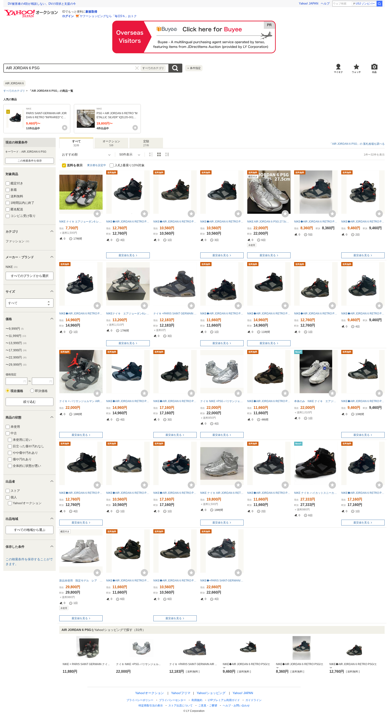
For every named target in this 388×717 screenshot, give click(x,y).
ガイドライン (253, 700)
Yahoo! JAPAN (308, 3)
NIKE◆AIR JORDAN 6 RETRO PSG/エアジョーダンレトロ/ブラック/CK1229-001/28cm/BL (128, 492)
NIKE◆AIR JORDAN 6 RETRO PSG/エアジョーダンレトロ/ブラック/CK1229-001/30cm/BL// (222, 221)
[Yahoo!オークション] (31, 11)
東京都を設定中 (96, 165)
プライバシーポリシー (139, 700)
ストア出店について (180, 705)
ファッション (17, 241)
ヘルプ (325, 3)
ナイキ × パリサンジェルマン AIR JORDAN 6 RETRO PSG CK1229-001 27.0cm (81, 401)
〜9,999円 (15, 328)
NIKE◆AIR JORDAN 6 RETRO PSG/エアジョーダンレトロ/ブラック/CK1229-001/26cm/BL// (175, 492)
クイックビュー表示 (167, 154)
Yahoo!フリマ (180, 693)
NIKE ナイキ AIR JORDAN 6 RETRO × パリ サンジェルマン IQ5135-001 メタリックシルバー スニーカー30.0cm (222, 492)
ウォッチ (356, 72)
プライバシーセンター (172, 700)
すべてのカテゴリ (14, 90)
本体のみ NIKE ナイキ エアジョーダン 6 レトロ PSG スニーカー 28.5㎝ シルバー (315, 401)
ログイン (68, 16)
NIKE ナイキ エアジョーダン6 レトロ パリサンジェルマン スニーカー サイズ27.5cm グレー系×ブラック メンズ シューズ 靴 (81, 221)
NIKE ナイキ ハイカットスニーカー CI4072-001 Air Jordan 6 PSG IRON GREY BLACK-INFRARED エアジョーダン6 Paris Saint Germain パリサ (315, 492)
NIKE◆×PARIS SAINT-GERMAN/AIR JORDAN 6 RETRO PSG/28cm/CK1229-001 (222, 580)
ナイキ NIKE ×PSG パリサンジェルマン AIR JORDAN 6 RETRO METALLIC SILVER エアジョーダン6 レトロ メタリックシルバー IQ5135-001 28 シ (222, 401)
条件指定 (194, 68)
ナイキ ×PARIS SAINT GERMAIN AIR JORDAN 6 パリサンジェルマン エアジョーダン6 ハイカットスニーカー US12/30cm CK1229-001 (175, 313)
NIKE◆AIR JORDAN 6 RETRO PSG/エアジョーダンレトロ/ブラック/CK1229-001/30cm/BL (128, 401)
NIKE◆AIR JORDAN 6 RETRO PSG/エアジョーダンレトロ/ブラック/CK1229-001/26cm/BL (269, 313)
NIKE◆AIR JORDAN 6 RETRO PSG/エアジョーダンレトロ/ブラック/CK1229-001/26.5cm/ (128, 580)
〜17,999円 (16, 350)
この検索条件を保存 (30, 160)
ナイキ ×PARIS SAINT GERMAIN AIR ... (193, 664)
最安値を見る (127, 255)
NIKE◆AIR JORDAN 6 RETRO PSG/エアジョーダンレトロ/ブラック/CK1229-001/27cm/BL (175, 221)
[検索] (379, 4)
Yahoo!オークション (149, 693)
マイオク (338, 72)
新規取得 (91, 11)
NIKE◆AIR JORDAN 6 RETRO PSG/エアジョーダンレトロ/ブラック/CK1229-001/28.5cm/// (128, 221)
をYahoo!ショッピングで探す (104, 630)
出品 (374, 72)
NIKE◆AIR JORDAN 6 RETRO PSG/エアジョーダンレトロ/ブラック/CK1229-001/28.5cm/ (363, 313)
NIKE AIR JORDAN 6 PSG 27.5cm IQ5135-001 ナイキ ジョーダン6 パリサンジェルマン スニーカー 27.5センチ (269, 221)
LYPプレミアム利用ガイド (224, 700)
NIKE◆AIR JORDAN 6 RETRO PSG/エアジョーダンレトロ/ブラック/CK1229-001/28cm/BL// (222, 313)
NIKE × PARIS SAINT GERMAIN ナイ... (86, 664)
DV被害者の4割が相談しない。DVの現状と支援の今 (42, 3)
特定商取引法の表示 (151, 705)
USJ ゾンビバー (365, 3)
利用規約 (197, 700)
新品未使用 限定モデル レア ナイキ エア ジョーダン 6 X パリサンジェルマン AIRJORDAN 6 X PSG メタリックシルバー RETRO (81, 580)
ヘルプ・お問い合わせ (236, 705)
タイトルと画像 (151, 154)
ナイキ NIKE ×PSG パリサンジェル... (138, 664)
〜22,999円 (16, 357)
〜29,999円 (16, 364)
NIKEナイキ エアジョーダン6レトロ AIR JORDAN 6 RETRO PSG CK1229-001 (128, 313)
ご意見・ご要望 (207, 705)
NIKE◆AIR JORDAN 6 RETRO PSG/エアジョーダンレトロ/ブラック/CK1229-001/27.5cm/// (363, 401)
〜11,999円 (16, 336)
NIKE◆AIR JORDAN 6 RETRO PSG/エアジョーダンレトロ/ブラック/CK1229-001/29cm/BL (315, 221)
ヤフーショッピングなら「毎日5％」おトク (108, 16)
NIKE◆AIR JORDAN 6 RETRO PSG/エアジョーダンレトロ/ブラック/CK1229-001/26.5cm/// (363, 221)
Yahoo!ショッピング (211, 693)
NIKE (12, 267)
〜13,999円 (16, 343)
